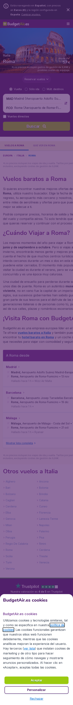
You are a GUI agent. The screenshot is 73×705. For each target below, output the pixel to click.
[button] (36, 699)
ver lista (29, 648)
